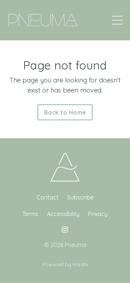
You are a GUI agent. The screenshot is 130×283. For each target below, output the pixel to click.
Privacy (98, 213)
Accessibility (63, 213)
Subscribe (80, 197)
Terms (30, 213)
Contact (47, 197)
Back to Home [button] (65, 112)
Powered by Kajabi (65, 264)
